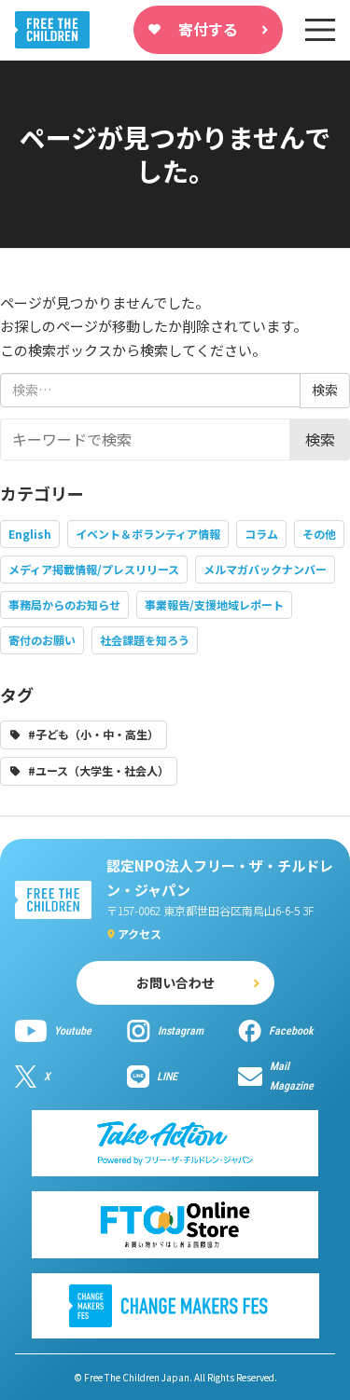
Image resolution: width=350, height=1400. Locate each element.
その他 (319, 534)
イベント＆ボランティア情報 (148, 534)
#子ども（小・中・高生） (93, 734)
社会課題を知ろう (144, 640)
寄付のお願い (42, 640)
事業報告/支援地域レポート (214, 604)
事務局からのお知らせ (64, 604)
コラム (261, 534)
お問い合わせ (175, 982)
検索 (320, 439)
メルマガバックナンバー (265, 569)
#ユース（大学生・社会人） (98, 770)
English (29, 534)
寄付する (208, 29)
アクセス (139, 933)
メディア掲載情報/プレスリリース (93, 569)
